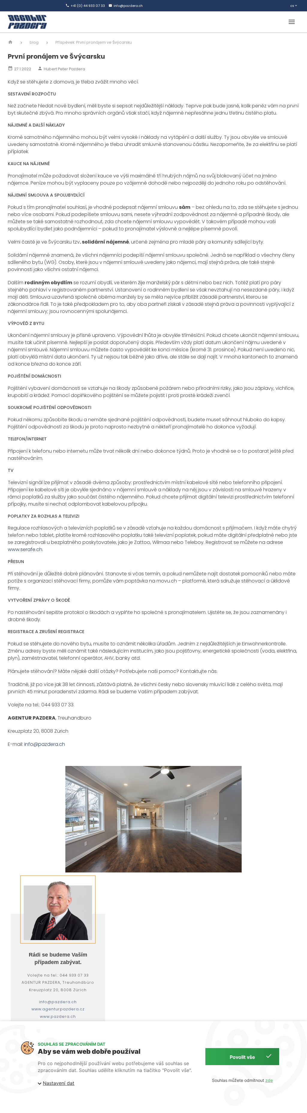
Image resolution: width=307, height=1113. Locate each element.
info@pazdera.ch (44, 744)
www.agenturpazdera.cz (58, 1009)
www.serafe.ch (25, 549)
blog (34, 42)
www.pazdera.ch (58, 1016)
